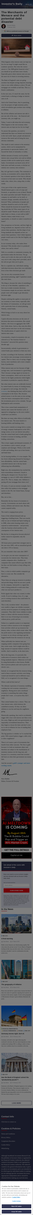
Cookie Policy (16, 1197)
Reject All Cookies (16, 1206)
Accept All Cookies (16, 1211)
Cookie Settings (16, 1201)
